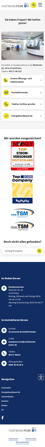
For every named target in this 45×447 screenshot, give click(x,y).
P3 (2, 409)
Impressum (13, 438)
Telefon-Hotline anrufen (23, 104)
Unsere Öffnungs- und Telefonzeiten (21, 80)
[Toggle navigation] (40, 5)
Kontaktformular (19, 92)
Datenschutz (31, 438)
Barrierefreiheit (22, 442)
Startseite (6, 387)
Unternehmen (7, 396)
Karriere (4, 401)
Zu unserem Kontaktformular (22, 331)
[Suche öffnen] (34, 5)
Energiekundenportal (21, 116)
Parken (4, 405)
